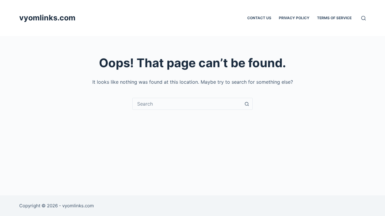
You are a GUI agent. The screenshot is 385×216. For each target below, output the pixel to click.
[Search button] (246, 104)
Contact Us (259, 18)
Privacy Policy (294, 18)
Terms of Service (334, 18)
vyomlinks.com (47, 17)
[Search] (363, 18)
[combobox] (187, 104)
